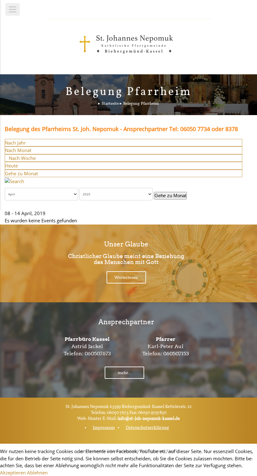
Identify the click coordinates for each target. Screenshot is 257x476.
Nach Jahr (15, 143)
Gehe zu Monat (21, 173)
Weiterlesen (126, 277)
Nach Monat (18, 150)
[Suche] (14, 180)
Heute (11, 165)
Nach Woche (22, 158)
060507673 (98, 354)
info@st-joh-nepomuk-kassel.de (149, 419)
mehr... (124, 372)
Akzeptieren (13, 472)
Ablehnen (37, 472)
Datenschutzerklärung (147, 428)
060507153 (176, 354)
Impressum (104, 428)
